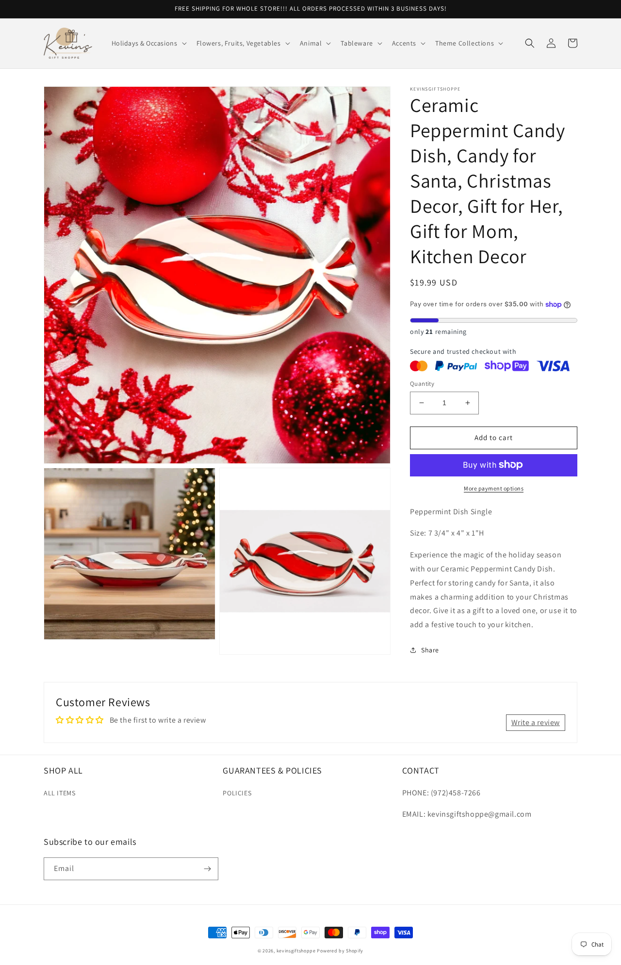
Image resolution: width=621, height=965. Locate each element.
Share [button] (430, 650)
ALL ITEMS (59, 793)
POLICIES (237, 793)
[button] (148, 43)
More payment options (493, 487)
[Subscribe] (207, 868)
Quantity (422, 384)
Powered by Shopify (340, 951)
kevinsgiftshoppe (296, 951)
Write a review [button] (535, 722)
